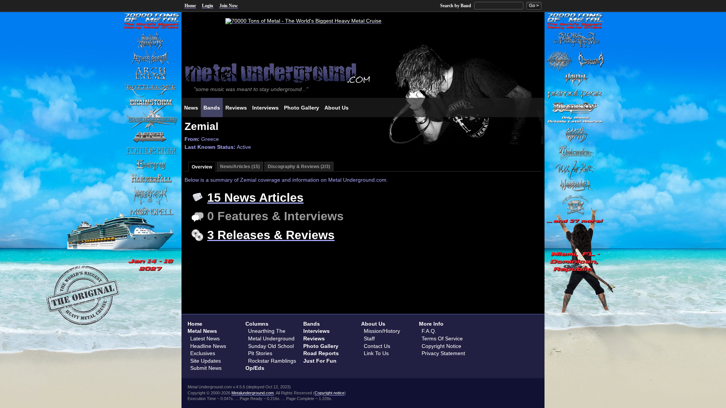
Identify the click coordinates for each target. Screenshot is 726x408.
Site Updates (205, 361)
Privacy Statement (443, 353)
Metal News (202, 331)
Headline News (208, 346)
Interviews (316, 331)
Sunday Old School (271, 346)
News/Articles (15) (240, 166)
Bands (311, 324)
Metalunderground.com (252, 393)
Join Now (228, 5)
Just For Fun (320, 361)
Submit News (206, 368)
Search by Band (455, 5)
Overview (202, 167)
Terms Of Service (442, 338)
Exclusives (202, 353)
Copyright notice (329, 393)
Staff (369, 338)
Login (207, 5)
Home (190, 5)
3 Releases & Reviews (271, 235)
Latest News (205, 338)
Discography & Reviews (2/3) (299, 166)
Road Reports (321, 353)
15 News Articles (255, 197)
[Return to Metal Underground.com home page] (363, 72)
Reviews (314, 338)
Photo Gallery (320, 346)
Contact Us (377, 346)
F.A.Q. (429, 331)
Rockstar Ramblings (272, 361)
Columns (256, 324)
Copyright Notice (441, 346)
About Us (373, 324)
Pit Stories (260, 353)
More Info (431, 324)
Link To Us (376, 353)
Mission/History (382, 331)
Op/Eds (254, 368)
